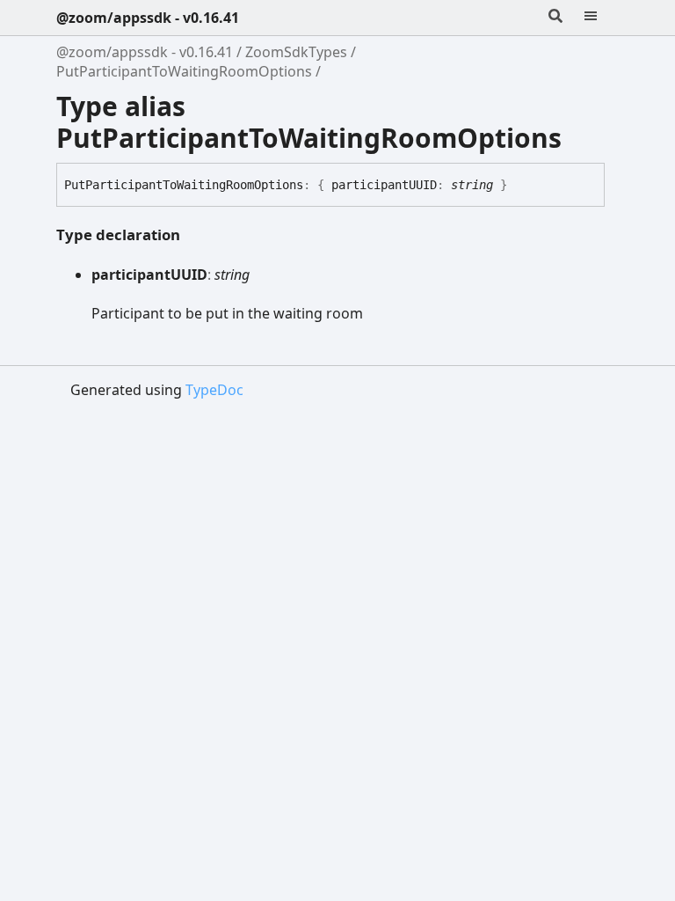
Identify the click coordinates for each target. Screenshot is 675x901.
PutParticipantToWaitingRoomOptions (184, 71)
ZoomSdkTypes (296, 52)
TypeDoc (214, 389)
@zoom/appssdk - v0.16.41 (147, 17)
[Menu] (601, 17)
